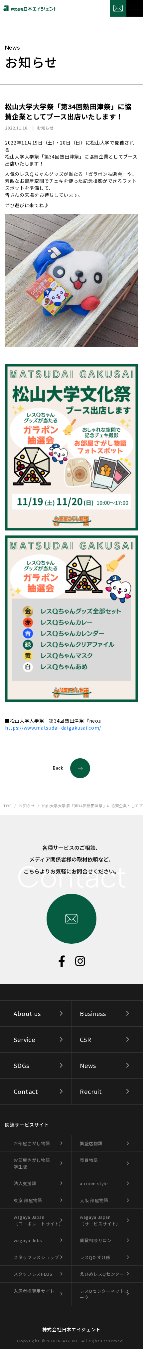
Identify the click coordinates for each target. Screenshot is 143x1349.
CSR (85, 1039)
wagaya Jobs (28, 1240)
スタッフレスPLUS (33, 1274)
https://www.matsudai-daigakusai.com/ (53, 727)
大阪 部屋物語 (94, 1200)
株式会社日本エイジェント (71, 1329)
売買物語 (89, 1160)
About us (27, 1013)
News (88, 1065)
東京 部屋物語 (28, 1200)
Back (58, 768)
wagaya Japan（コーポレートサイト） (39, 1220)
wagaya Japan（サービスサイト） (100, 1220)
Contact (26, 1091)
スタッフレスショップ (36, 1257)
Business (93, 1013)
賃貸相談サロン (96, 1240)
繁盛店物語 (91, 1143)
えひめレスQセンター (102, 1274)
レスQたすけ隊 (95, 1257)
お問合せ (118, 8)
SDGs (21, 1065)
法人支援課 (25, 1183)
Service (24, 1039)
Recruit (91, 1091)
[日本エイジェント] (28, 8)
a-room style (94, 1183)
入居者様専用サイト (34, 1291)
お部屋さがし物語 (32, 1143)
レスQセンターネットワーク (104, 1294)
